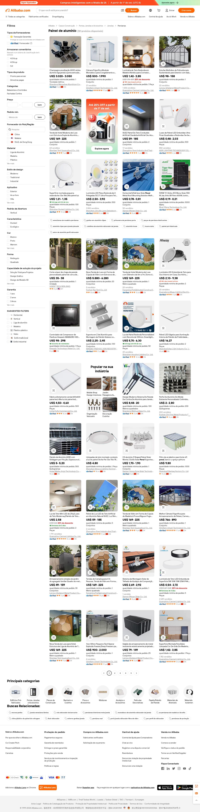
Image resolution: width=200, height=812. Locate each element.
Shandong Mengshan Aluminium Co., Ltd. (65, 84)
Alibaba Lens (20, 787)
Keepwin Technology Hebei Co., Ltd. (65, 348)
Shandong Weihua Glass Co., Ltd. (136, 411)
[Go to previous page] (103, 673)
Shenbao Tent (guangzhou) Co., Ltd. (64, 150)
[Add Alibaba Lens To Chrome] (48, 787)
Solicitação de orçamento (94, 743)
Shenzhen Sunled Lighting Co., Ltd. (64, 209)
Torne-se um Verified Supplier (173, 753)
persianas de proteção (180, 719)
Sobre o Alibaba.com (14, 732)
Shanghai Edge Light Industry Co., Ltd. (175, 349)
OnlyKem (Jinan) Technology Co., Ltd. (101, 88)
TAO (121, 800)
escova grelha (17, 713)
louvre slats (149, 226)
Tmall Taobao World (87, 800)
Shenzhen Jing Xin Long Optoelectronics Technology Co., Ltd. (102, 211)
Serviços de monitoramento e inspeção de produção (61, 759)
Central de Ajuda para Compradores (137, 738)
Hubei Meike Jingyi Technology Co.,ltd (65, 471)
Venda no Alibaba (168, 738)
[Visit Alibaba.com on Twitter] (173, 768)
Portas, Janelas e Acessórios (91, 26)
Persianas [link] (122, 26)
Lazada (100, 800)
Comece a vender (168, 743)
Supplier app (88, 787)
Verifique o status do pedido (173, 748)
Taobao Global (111, 800)
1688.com (72, 800)
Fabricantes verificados (93, 738)
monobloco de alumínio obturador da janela (134, 713)
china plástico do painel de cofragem (26, 719)
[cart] (159, 11)
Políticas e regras (51, 766)
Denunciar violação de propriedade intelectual (137, 759)
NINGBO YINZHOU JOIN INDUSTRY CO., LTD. (102, 349)
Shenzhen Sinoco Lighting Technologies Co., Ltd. (102, 469)
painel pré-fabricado (169, 226)
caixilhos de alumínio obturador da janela (102, 226)
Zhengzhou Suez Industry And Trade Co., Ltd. (138, 150)
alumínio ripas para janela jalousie (66, 226)
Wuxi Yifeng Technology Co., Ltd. (173, 207)
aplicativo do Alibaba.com (142, 787)
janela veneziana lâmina (39, 713)
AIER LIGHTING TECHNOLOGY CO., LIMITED (175, 150)
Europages (139, 800)
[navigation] (26, 350)
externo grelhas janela (75, 719)
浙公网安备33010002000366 (144, 808)
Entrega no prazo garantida (55, 748)
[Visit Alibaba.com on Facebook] (162, 768)
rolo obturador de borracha (66, 713)
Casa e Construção (67, 26)
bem (40, 105)
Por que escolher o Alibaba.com (18, 738)
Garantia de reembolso (54, 743)
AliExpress (61, 800)
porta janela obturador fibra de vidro (124, 719)
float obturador (53, 719)
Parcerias (165, 758)
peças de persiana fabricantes (155, 220)
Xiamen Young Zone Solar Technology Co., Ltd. (138, 471)
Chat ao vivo (127, 743)
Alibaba (51, 26)
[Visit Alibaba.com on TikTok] (190, 768)
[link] (196, 786)
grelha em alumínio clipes (96, 220)
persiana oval (97, 719)
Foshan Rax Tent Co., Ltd (96, 290)
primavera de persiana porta (125, 220)
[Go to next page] (136, 673)
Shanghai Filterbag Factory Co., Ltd (173, 471)
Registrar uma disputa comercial (136, 748)
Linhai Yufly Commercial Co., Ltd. (63, 411)
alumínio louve (131, 226)
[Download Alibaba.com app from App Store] (165, 787)
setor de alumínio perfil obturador (66, 232)
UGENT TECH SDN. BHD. (60, 286)
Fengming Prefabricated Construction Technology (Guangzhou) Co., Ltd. (138, 290)
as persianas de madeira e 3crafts (172, 713)
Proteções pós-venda (53, 753)
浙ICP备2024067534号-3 (169, 808)
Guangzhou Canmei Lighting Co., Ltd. (138, 90)
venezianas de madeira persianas (66, 220)
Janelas (110, 26)
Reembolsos (127, 753)
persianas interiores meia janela (97, 713)
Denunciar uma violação (132, 766)
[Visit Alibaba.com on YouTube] (184, 768)
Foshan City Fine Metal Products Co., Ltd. (175, 414)
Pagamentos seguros (53, 738)
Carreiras (9, 753)
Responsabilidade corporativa (17, 748)
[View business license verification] (124, 808)
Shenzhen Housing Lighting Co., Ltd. (138, 354)
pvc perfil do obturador (155, 719)
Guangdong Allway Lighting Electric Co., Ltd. (175, 292)
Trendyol (129, 800)
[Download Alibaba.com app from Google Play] (185, 787)
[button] (122, 10)
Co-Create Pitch (12, 743)
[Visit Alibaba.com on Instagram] (179, 768)
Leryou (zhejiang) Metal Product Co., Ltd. (175, 88)
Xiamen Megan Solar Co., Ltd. (135, 211)
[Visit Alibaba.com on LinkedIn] (168, 768)
